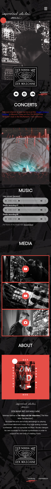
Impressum (43, 478)
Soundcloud (28, 225)
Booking (44, 92)
